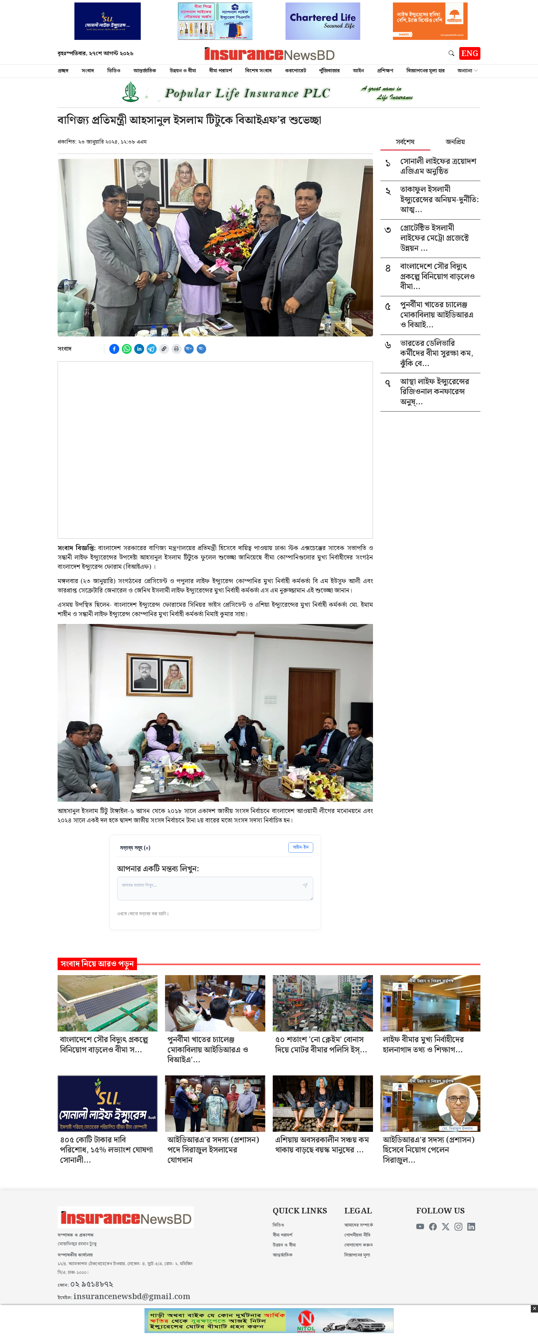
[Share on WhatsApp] (127, 349)
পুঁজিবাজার (329, 71)
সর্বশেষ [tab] (405, 143)
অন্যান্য (465, 71)
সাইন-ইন (301, 847)
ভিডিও (113, 71)
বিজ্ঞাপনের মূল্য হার (426, 71)
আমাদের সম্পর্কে (358, 1225)
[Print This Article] (177, 349)
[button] (453, 53)
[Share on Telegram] (152, 349)
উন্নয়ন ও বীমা (183, 71)
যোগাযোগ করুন (358, 1245)
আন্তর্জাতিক (145, 71)
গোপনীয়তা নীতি (357, 1235)
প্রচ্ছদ (63, 71)
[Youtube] (420, 1227)
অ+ (189, 349)
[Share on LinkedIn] (139, 349)
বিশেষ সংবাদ (258, 71)
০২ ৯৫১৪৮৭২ (91, 1284)
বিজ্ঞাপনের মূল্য (357, 1255)
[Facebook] (433, 1227)
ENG (469, 54)
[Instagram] (458, 1227)
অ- (201, 349)
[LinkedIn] (471, 1227)
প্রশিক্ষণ (385, 71)
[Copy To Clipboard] (164, 349)
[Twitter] (446, 1227)
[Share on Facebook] (114, 349)
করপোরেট (295, 71)
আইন (358, 71)
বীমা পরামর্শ (220, 71)
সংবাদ (88, 71)
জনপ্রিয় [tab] (455, 143)
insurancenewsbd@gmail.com (132, 1297)
